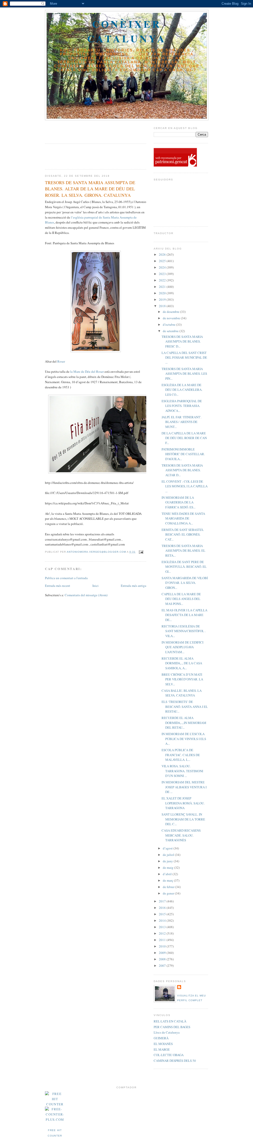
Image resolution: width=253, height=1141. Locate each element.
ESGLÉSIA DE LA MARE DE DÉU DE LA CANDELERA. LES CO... (182, 390)
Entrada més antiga (133, 585)
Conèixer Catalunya (127, 31)
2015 (163, 914)
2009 (163, 952)
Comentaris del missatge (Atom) (86, 595)
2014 (163, 920)
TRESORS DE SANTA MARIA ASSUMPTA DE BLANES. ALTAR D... (182, 470)
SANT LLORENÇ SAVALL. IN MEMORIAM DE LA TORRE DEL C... (183, 819)
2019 (163, 299)
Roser (61, 361)
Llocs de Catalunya (167, 1032)
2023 (163, 274)
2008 (163, 959)
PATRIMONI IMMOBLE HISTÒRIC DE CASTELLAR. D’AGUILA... (183, 454)
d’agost (168, 848)
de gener (169, 893)
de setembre (171, 331)
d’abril (167, 874)
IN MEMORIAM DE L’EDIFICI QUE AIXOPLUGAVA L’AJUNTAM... (182, 647)
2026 (163, 254)
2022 (163, 280)
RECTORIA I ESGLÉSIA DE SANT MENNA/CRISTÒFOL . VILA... (184, 631)
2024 (163, 267)
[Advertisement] (74, 130)
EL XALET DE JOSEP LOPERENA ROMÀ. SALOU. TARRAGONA (183, 803)
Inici (95, 585)
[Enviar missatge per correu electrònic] (141, 551)
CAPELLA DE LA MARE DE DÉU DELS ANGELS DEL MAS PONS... (181, 599)
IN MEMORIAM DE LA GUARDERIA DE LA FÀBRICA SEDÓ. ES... (178, 502)
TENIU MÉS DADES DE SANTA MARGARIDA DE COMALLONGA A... (183, 518)
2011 (163, 940)
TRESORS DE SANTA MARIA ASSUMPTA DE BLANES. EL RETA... (183, 551)
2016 (163, 907)
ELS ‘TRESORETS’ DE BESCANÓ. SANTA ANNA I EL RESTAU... (185, 706)
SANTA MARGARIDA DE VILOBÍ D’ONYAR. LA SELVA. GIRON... (185, 583)
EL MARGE (162, 1049)
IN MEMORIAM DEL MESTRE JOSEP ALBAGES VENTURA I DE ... (184, 787)
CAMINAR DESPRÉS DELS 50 (175, 1060)
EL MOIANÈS (163, 1044)
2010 (163, 946)
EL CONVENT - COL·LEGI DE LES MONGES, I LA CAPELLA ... (185, 486)
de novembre (172, 318)
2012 (163, 933)
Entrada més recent (57, 585)
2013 (163, 927)
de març (168, 880)
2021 (163, 286)
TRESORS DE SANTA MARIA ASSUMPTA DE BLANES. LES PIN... (184, 374)
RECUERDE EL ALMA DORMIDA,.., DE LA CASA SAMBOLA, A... (182, 663)
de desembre (171, 311)
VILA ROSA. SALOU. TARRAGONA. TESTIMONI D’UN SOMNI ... (182, 771)
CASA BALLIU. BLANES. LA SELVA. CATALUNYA (182, 693)
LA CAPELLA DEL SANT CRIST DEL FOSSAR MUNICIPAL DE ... (184, 357)
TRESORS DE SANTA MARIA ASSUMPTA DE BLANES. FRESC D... (182, 341)
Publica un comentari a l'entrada (66, 578)
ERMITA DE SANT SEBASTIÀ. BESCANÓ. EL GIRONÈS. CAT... (183, 534)
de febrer (169, 887)
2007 (163, 965)
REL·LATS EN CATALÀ (170, 1021)
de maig (168, 867)
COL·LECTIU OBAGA (169, 1055)
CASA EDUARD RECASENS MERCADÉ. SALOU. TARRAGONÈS (181, 835)
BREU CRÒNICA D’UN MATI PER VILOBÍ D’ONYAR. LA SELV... (182, 679)
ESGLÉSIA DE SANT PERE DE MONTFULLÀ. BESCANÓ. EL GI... (184, 567)
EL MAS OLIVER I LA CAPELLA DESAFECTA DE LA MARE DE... (184, 615)
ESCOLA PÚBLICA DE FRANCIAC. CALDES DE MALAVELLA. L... (181, 755)
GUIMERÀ (161, 1038)
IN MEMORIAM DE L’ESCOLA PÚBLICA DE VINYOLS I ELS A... (184, 739)
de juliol (169, 854)
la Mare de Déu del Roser (87, 371)
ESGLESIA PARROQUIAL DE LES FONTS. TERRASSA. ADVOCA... (182, 406)
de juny (168, 861)
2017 (163, 901)
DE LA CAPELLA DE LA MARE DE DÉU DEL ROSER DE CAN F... (184, 438)
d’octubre (169, 324)
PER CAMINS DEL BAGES (172, 1027)
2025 (163, 261)
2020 (163, 293)
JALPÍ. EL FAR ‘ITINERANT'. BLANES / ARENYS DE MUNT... (181, 422)
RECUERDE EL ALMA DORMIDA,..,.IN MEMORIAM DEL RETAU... (184, 723)
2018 (163, 306)
